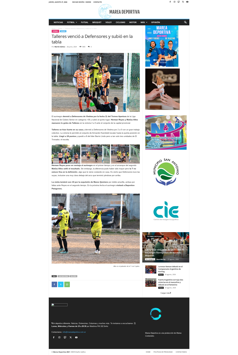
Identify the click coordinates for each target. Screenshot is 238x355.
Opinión (155, 22)
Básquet (96, 22)
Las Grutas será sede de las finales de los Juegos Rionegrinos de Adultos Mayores (164, 252)
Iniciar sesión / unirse (81, 2)
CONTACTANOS (181, 352)
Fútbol (71, 22)
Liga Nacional (63, 276)
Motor (132, 22)
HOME (148, 352)
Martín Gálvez (60, 47)
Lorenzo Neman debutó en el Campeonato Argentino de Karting (170, 269)
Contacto (97, 2)
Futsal (84, 22)
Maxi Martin (160, 259)
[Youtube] (187, 2)
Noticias (58, 22)
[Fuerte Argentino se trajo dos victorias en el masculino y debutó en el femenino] (150, 282)
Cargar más (165, 293)
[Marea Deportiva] (119, 11)
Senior (63, 31)
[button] (185, 22)
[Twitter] (60, 284)
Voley (109, 22)
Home (54, 28)
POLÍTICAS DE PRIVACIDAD (163, 352)
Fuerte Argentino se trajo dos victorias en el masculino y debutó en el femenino (170, 282)
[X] (183, 2)
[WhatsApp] (67, 284)
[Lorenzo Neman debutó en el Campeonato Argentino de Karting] (150, 269)
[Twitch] (178, 2)
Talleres (73, 276)
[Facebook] (170, 2)
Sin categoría (150, 259)
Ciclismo (120, 22)
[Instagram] (174, 2)
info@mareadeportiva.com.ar (74, 332)
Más (143, 22)
